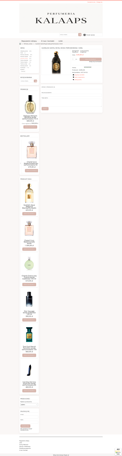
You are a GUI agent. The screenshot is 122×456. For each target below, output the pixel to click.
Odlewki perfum (24, 51)
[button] (78, 75)
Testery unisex (23, 64)
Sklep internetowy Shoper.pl (61, 455)
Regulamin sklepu (24, 441)
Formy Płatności (23, 444)
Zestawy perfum (24, 65)
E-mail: (22, 414)
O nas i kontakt (23, 450)
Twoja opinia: (45, 98)
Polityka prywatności (25, 448)
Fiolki (21, 53)
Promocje (23, 71)
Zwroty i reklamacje (24, 446)
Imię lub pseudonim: (47, 92)
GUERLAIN (82, 70)
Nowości (22, 69)
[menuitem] (29, 41)
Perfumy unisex (24, 58)
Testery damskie (24, 60)
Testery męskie (23, 62)
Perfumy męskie (24, 56)
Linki (20, 442)
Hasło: (21, 419)
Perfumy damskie (24, 54)
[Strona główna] (61, 18)
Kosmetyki (22, 67)
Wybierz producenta (26, 401)
